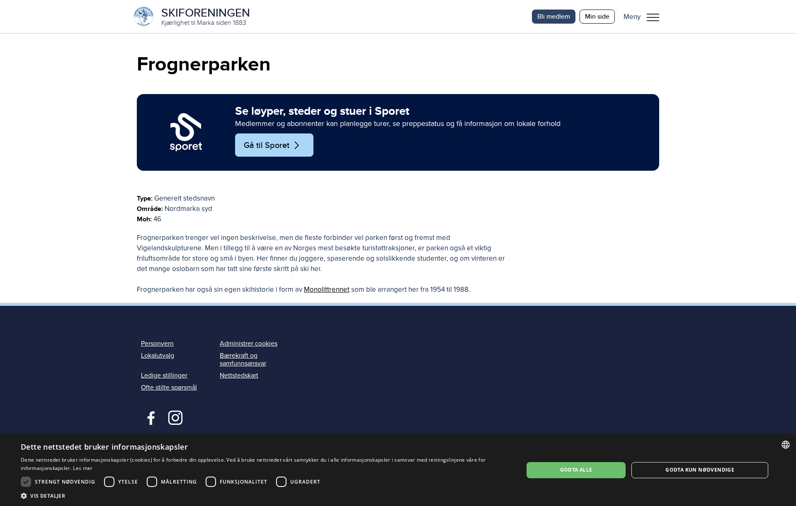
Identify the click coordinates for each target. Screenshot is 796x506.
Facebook (149, 417)
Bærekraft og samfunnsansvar (243, 359)
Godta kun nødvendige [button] (699, 469)
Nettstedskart (239, 375)
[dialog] (398, 470)
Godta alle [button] (576, 469)
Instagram (175, 417)
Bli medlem (553, 16)
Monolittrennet (326, 289)
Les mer (82, 468)
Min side (597, 16)
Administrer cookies (248, 343)
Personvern (157, 343)
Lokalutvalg (157, 355)
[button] (644, 16)
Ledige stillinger (164, 375)
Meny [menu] (653, 16)
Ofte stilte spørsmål (169, 387)
